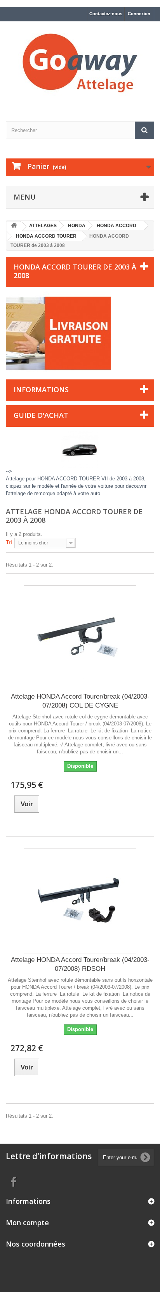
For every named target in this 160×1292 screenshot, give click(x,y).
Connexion (139, 13)
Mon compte (27, 1222)
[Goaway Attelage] (80, 64)
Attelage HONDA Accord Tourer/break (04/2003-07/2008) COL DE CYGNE (80, 701)
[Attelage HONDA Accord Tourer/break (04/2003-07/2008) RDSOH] (80, 900)
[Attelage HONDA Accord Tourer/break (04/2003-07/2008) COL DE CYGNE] (80, 637)
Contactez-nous (105, 13)
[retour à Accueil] (14, 226)
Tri (9, 542)
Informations (41, 389)
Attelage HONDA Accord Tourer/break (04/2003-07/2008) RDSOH (80, 964)
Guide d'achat (41, 415)
